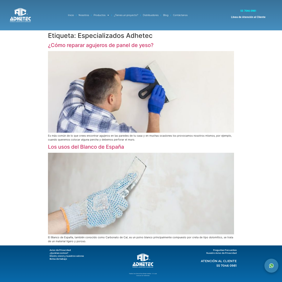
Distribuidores (150, 15)
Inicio (71, 15)
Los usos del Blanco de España (86, 147)
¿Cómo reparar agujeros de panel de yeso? (101, 45)
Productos (99, 15)
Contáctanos (180, 15)
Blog (165, 15)
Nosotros (83, 15)
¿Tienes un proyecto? (126, 15)
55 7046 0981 (226, 265)
